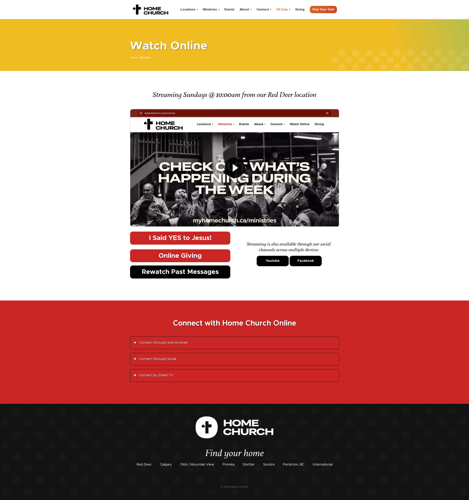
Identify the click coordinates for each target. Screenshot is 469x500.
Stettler (249, 464)
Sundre (269, 464)
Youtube (273, 261)
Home (133, 57)
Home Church (239, 487)
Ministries (210, 9)
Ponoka (228, 464)
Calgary (166, 464)
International (323, 464)
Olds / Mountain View (197, 464)
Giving (299, 9)
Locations (187, 9)
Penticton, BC (293, 464)
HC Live (282, 9)
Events (229, 9)
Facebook (306, 261)
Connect (262, 9)
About (244, 9)
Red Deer (144, 464)
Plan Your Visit (323, 9)
